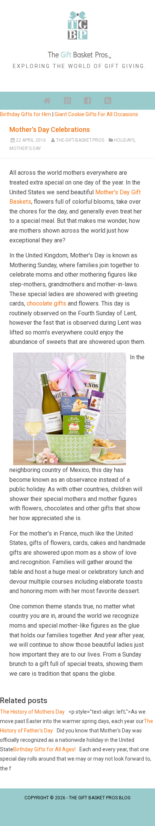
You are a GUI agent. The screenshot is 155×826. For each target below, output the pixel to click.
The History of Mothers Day (32, 712)
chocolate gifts (46, 303)
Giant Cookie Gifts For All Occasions (96, 114)
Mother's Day (25, 148)
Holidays (124, 140)
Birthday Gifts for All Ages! (44, 749)
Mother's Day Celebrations (49, 129)
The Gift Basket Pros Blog (100, 797)
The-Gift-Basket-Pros (80, 140)
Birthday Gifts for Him (25, 114)
